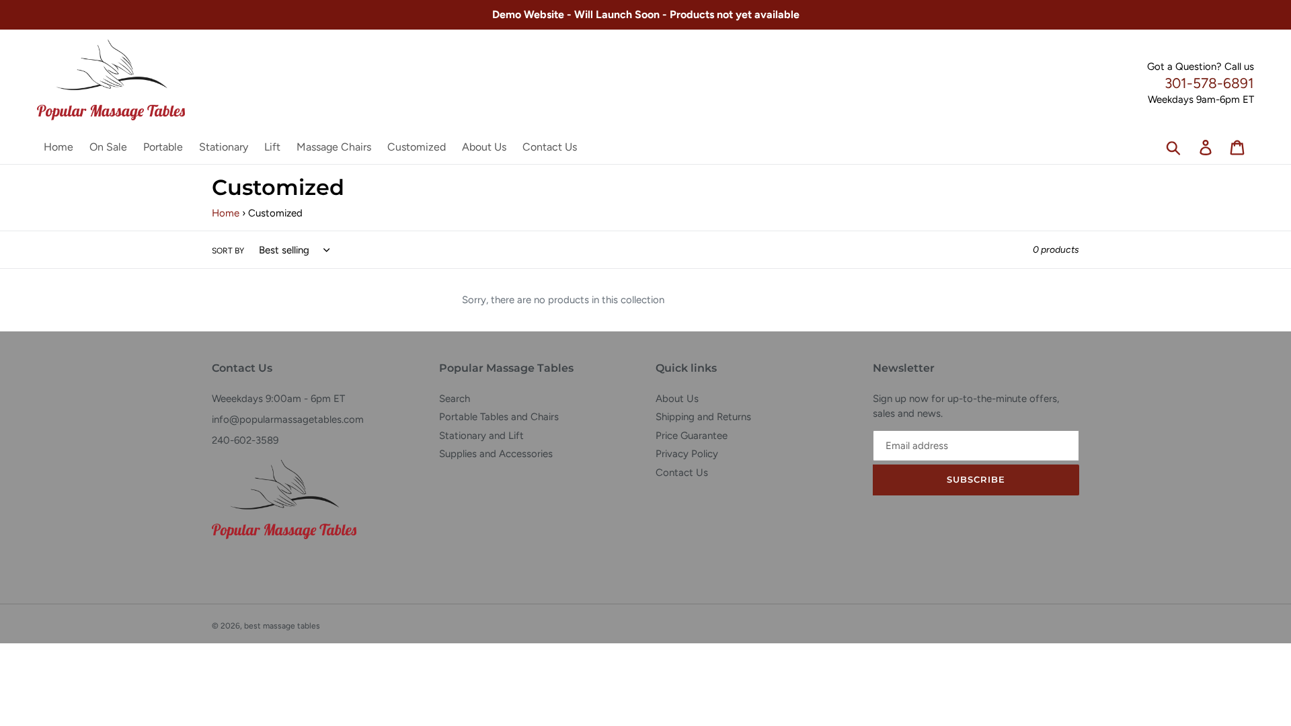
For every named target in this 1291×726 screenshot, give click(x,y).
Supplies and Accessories (496, 454)
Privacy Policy (687, 454)
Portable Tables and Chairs (499, 417)
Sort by (228, 250)
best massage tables (282, 626)
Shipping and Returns (703, 417)
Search (454, 399)
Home (225, 213)
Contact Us (682, 473)
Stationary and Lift (481, 436)
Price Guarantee (692, 436)
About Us (677, 399)
